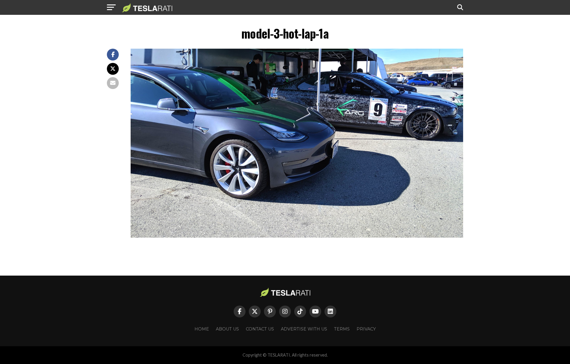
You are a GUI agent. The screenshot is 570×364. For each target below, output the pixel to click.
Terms (342, 329)
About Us (227, 329)
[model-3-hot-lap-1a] (297, 236)
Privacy (366, 329)
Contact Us (260, 329)
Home (201, 329)
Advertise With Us (304, 329)
